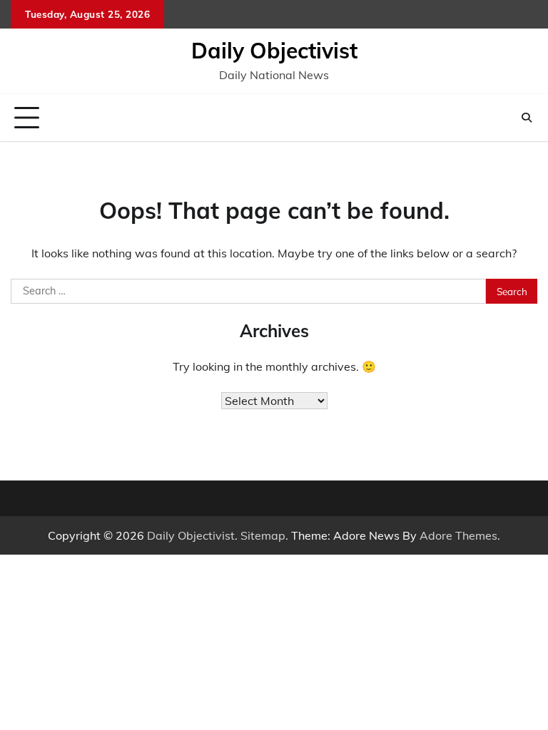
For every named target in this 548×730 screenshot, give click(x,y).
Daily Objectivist (274, 50)
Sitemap (262, 535)
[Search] (526, 117)
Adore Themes (458, 535)
